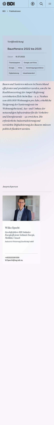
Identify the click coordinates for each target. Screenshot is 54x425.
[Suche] (41, 4)
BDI (4, 11)
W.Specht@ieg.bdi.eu (14, 260)
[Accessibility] (33, 4)
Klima (20, 68)
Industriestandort (29, 73)
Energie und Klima (30, 62)
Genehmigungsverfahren (34, 68)
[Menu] (50, 4)
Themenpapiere (14, 62)
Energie (11, 68)
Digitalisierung (14, 73)
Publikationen (15, 11)
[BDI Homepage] (8, 3)
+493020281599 (12, 257)
